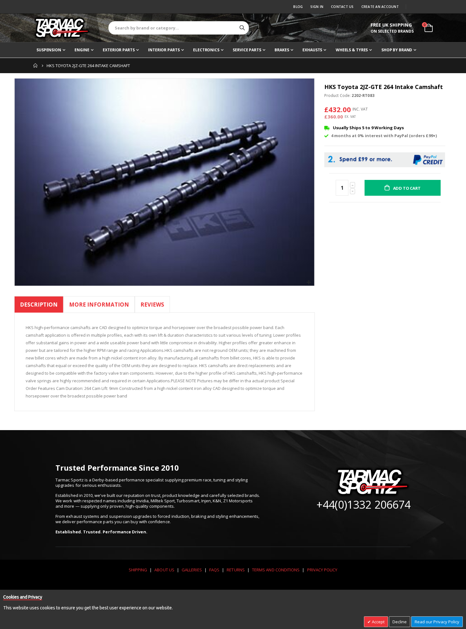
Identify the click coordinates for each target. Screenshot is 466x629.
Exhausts (312, 50)
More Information (99, 304)
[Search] (242, 28)
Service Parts (247, 50)
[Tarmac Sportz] (61, 28)
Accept (378, 622)
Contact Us (342, 6)
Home (35, 65)
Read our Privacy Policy (437, 622)
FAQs (214, 570)
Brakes (282, 50)
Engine (81, 50)
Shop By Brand (396, 50)
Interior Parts (163, 50)
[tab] (38, 305)
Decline (399, 622)
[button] (308, 282)
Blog (298, 6)
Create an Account (380, 6)
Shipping (138, 570)
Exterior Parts (118, 50)
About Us (164, 570)
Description (39, 304)
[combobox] (178, 28)
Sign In (316, 6)
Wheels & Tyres (352, 50)
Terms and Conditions (276, 570)
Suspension (48, 50)
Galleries (192, 570)
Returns (235, 570)
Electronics (206, 50)
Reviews (152, 304)
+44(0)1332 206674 (363, 504)
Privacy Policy (322, 570)
